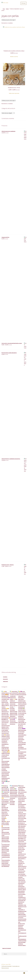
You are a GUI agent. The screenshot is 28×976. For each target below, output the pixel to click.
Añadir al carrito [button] (14, 56)
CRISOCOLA (5, 681)
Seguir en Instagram (6, 948)
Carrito (21, 972)
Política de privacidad (6, 966)
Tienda (7, 8)
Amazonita (5, 679)
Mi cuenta (4, 973)
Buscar (14, 973)
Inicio (4, 8)
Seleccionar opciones (14, 93)
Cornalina (5, 676)
